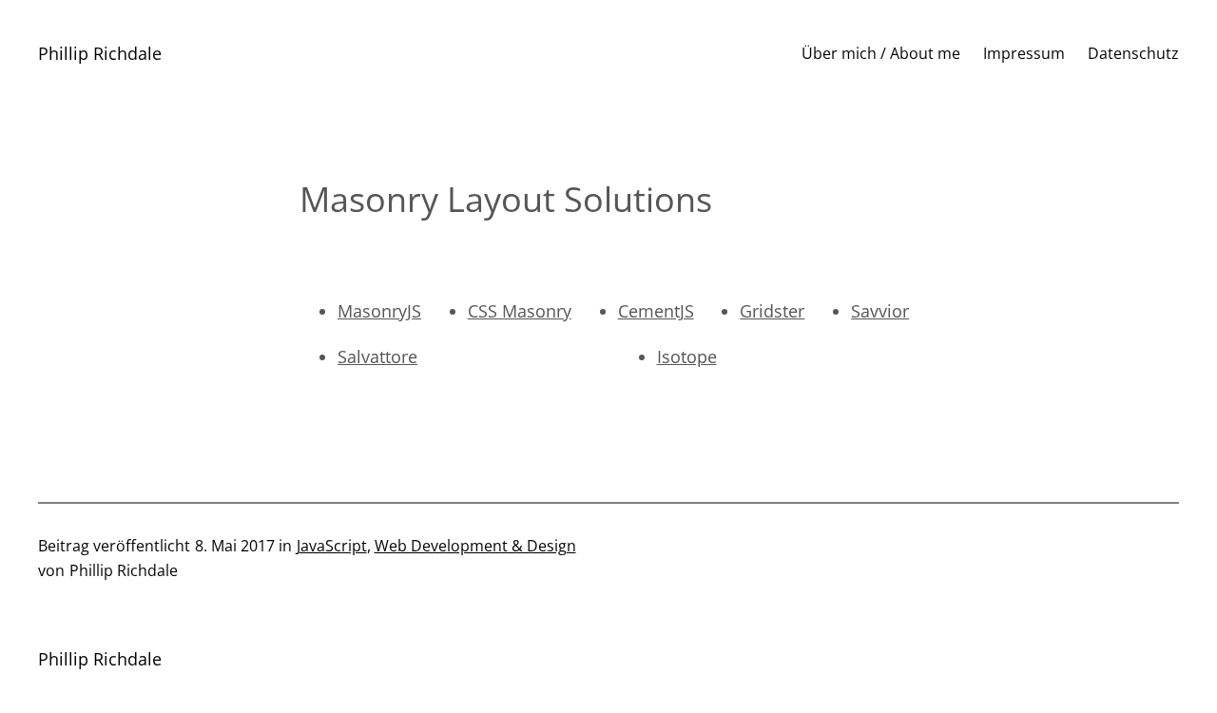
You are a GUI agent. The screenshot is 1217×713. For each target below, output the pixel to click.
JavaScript (332, 545)
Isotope (687, 356)
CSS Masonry (519, 310)
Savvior (880, 310)
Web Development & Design (475, 545)
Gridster (772, 310)
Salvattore (377, 356)
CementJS (656, 310)
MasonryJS (379, 310)
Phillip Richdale (100, 53)
